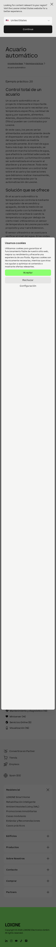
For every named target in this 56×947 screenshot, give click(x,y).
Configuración (28, 286)
